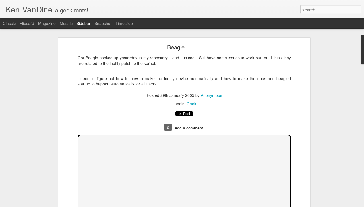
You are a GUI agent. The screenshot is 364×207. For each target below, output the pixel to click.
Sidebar (83, 23)
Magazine (47, 23)
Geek (191, 103)
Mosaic (66, 23)
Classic (9, 23)
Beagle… (178, 47)
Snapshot (102, 23)
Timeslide (124, 23)
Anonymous (211, 95)
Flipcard (27, 23)
